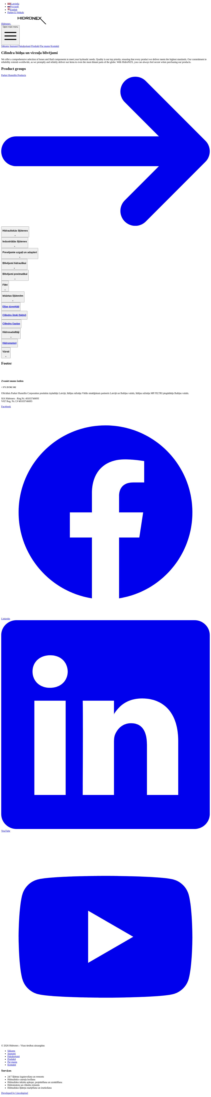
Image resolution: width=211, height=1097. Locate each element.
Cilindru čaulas (11, 323)
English (13, 9)
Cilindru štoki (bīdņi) (14, 315)
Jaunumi (14, 46)
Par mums (45, 46)
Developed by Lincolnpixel (14, 1093)
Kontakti (55, 46)
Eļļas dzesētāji (10, 306)
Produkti (35, 46)
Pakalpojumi (24, 46)
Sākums (5, 46)
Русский (14, 6)
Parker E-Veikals (15, 12)
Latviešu (15, 3)
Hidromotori (9, 343)
